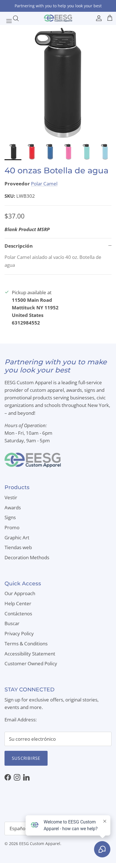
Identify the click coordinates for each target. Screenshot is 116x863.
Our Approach (20, 593)
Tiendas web (18, 547)
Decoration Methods (27, 557)
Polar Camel (44, 183)
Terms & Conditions (26, 643)
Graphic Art (17, 537)
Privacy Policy (19, 633)
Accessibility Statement (30, 653)
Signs (10, 517)
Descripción (19, 246)
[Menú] (6, 18)
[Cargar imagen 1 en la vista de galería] (58, 83)
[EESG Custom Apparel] (58, 18)
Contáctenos (18, 613)
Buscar (12, 623)
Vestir (11, 497)
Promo (12, 527)
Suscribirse (26, 758)
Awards (13, 507)
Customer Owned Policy (31, 663)
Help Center (18, 603)
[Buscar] (18, 18)
